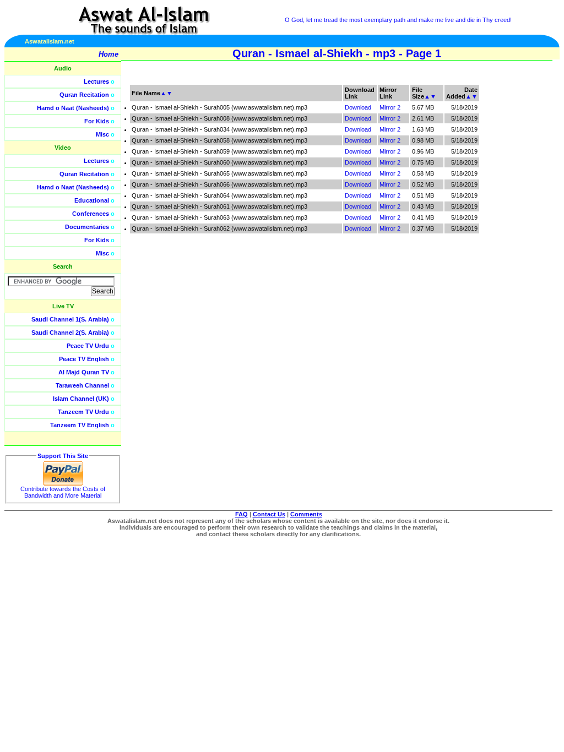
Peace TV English (84, 359)
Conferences (90, 213)
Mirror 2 (389, 107)
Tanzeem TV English (79, 425)
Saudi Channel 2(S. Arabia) (70, 332)
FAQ (241, 514)
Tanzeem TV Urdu (83, 411)
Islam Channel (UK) (81, 398)
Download (358, 107)
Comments (306, 514)
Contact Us (269, 514)
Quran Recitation (84, 94)
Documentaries (87, 227)
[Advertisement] (512, 248)
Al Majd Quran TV (83, 372)
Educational (91, 200)
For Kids (96, 121)
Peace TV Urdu (88, 345)
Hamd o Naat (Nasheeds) (73, 108)
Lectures (96, 81)
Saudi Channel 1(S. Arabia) (70, 319)
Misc (102, 134)
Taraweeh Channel (82, 385)
